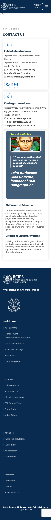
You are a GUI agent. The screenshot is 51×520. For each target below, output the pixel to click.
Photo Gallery (11, 409)
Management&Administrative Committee (17, 336)
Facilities (9, 379)
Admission (10, 475)
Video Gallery (11, 415)
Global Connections (14, 397)
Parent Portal (37, 6)
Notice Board (11, 355)
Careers (8, 487)
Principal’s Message (14, 349)
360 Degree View (13, 403)
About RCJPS (11, 328)
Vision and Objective (14, 344)
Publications (10, 445)
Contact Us (10, 457)
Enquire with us (12, 492)
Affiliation (9, 433)
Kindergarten (11, 451)
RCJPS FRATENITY (13, 391)
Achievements (12, 385)
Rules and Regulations (15, 439)
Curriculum (10, 481)
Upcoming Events (13, 361)
